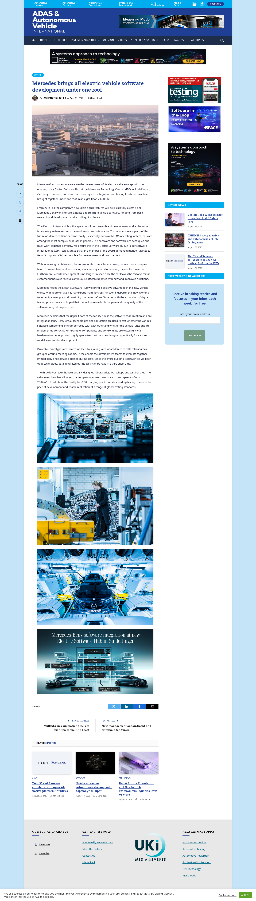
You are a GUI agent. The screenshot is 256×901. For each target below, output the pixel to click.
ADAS (34, 778)
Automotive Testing (69, 4)
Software (38, 75)
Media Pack (177, 4)
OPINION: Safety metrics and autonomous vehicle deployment (203, 239)
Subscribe (215, 4)
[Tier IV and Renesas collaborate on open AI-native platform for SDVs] (52, 763)
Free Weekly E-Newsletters (97, 842)
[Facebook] (20, 211)
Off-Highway (125, 778)
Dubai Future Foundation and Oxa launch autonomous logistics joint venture (138, 788)
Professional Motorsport (126, 4)
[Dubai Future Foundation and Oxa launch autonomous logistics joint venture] (138, 763)
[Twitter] (20, 202)
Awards (178, 40)
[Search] (222, 40)
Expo (165, 40)
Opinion (108, 40)
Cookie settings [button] (227, 895)
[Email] (20, 220)
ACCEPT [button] (245, 894)
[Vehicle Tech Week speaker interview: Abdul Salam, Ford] (174, 219)
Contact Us (88, 855)
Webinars (197, 40)
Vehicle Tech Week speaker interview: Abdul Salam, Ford (205, 218)
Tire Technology (157, 4)
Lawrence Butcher (54, 98)
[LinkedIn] (20, 193)
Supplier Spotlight (144, 40)
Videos (122, 40)
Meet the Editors (92, 849)
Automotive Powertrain (95, 4)
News (43, 40)
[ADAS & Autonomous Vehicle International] (54, 21)
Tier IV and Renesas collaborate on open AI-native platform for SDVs (50, 787)
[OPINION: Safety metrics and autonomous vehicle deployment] (174, 240)
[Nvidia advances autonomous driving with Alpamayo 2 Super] (95, 763)
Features (60, 40)
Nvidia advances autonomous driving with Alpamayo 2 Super (94, 787)
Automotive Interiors (40, 4)
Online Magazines (83, 40)
